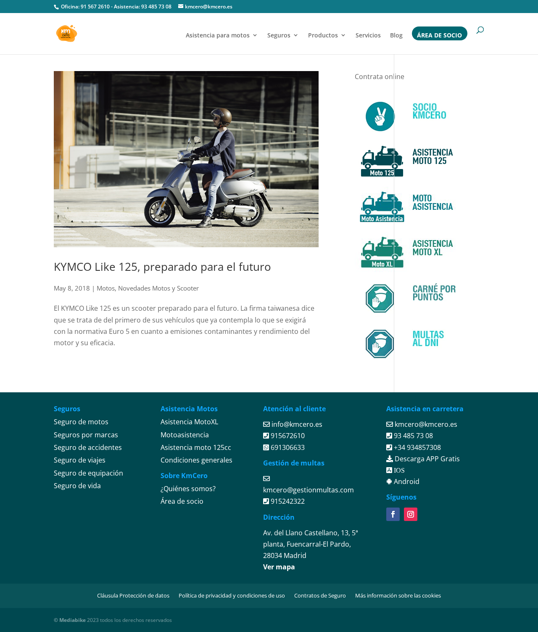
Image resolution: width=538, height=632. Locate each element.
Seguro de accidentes (88, 447)
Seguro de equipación (88, 473)
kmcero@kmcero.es (426, 424)
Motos (106, 288)
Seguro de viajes (79, 460)
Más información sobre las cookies (398, 595)
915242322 (287, 501)
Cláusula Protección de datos (133, 595)
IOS (398, 470)
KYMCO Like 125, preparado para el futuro (162, 266)
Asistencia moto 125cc (196, 447)
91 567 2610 (95, 6)
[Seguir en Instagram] (410, 514)
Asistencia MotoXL (189, 421)
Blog (396, 35)
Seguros (278, 35)
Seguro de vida (77, 485)
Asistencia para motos (218, 35)
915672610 (287, 435)
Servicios (368, 35)
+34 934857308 (416, 447)
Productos (323, 35)
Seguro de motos (81, 421)
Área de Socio (439, 35)
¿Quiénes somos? (188, 488)
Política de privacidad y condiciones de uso (232, 595)
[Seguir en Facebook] (393, 514)
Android (405, 481)
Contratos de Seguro (320, 595)
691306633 (287, 447)
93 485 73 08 (156, 6)
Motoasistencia (185, 434)
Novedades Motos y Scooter (158, 288)
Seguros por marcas (86, 434)
